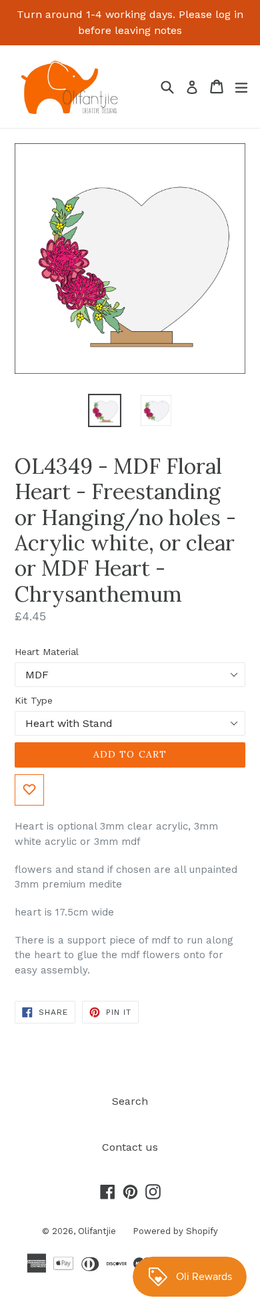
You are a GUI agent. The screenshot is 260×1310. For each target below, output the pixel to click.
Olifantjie (97, 1231)
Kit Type (34, 700)
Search (130, 1101)
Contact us (130, 1147)
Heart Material (47, 651)
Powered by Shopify (175, 1231)
